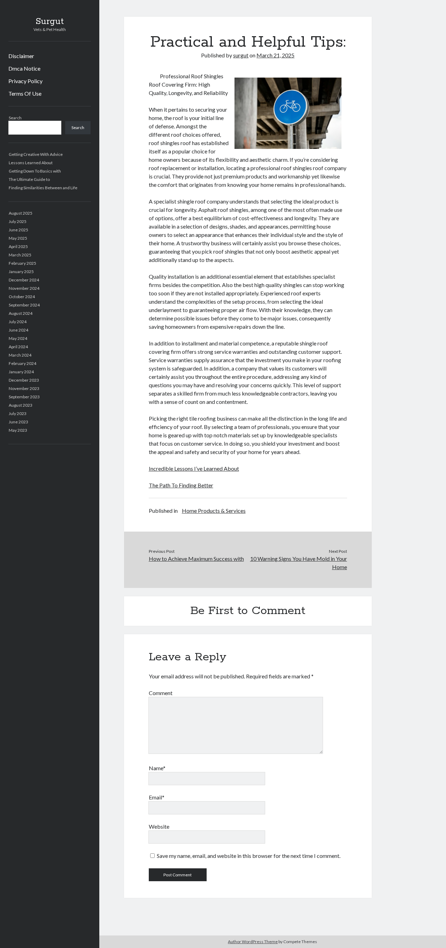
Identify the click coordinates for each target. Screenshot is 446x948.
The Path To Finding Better (181, 485)
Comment (160, 693)
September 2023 (24, 396)
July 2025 (17, 221)
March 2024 (20, 355)
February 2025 (22, 263)
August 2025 (20, 213)
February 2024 (22, 363)
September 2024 (24, 305)
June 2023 (18, 421)
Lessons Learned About (31, 162)
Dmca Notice (24, 68)
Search (15, 117)
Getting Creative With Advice (36, 154)
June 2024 (18, 330)
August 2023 (20, 405)
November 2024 (24, 288)
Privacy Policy (25, 81)
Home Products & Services (214, 510)
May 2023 (18, 430)
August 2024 (20, 313)
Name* (157, 768)
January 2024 (21, 371)
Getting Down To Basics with (35, 171)
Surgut (50, 21)
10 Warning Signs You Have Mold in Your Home (298, 562)
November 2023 (24, 388)
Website (159, 826)
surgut (240, 55)
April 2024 (18, 346)
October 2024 (22, 296)
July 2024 (17, 321)
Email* (156, 797)
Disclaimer (21, 56)
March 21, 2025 (275, 55)
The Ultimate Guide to (29, 179)
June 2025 (18, 229)
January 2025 (21, 271)
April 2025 (18, 246)
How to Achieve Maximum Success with (196, 558)
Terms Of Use (24, 93)
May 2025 (18, 238)
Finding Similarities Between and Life (43, 187)
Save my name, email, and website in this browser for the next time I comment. (248, 855)
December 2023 (24, 380)
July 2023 (17, 413)
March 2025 (20, 254)
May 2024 (18, 338)
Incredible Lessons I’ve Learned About (194, 468)
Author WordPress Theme (253, 941)
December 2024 (24, 279)
